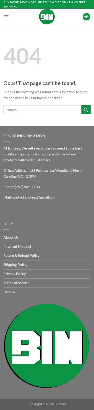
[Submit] (86, 109)
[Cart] (86, 16)
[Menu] (6, 16)
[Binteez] (47, 17)
